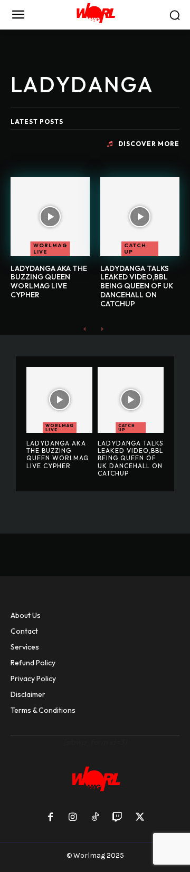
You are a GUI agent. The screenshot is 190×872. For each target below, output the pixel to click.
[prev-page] (84, 328)
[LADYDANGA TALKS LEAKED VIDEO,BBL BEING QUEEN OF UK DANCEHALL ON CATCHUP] (139, 216)
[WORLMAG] (95, 15)
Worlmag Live (50, 248)
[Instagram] (72, 817)
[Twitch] (117, 817)
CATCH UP (135, 248)
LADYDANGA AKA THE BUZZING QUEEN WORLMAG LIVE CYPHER (49, 281)
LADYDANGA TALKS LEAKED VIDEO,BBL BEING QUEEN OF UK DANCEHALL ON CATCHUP (136, 286)
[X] (139, 817)
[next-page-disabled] (101, 328)
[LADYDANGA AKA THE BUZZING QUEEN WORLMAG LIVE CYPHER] (50, 216)
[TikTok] (95, 817)
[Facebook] (50, 817)
